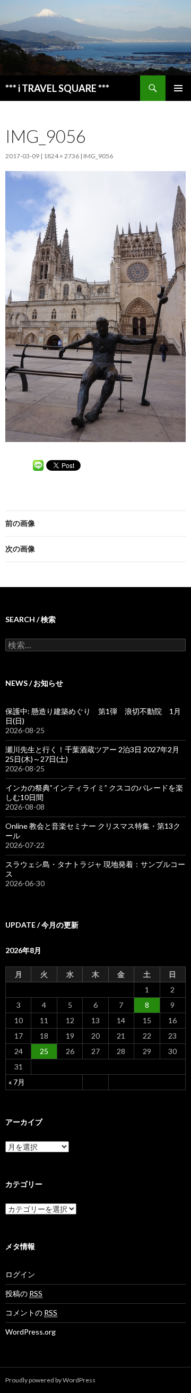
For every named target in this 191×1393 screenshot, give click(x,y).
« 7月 (16, 1081)
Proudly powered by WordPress (50, 1380)
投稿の (23, 1293)
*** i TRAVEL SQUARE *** (57, 88)
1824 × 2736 (61, 156)
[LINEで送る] (38, 465)
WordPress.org (30, 1331)
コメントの (31, 1312)
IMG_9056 (98, 156)
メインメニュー (178, 88)
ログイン (20, 1274)
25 (44, 1051)
